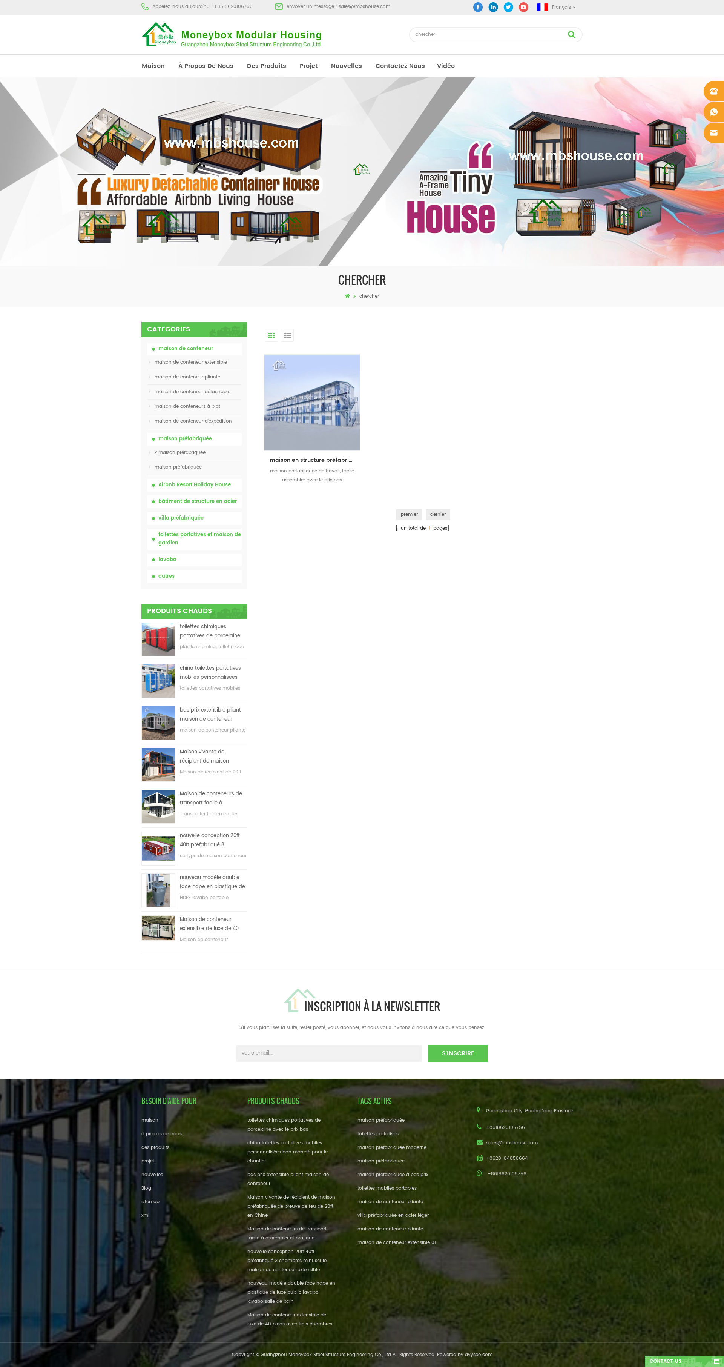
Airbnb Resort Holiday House (194, 485)
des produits (266, 66)
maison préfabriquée (185, 439)
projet (309, 66)
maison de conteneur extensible (191, 362)
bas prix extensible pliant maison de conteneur (210, 714)
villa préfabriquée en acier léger (393, 1215)
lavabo (167, 560)
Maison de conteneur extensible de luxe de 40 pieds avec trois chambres (213, 924)
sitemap (150, 1202)
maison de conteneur (185, 349)
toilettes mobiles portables (387, 1188)
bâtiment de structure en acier (197, 502)
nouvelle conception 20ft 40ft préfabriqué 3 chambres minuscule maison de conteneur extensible (210, 841)
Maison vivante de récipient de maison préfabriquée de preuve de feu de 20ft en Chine (213, 757)
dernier (438, 514)
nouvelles (346, 66)
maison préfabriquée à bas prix (392, 1174)
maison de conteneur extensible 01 (396, 1242)
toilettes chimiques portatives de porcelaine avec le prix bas (210, 632)
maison (153, 66)
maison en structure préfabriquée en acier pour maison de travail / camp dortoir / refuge (315, 460)
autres (166, 576)
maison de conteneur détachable (192, 391)
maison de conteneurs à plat (187, 406)
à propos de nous (205, 66)
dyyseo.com (478, 1354)
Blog (146, 1188)
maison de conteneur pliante (187, 377)
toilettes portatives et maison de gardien (199, 539)
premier (409, 514)
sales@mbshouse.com (364, 6)
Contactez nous (400, 66)
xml (145, 1215)
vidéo (446, 66)
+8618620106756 (233, 6)
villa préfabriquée (181, 518)
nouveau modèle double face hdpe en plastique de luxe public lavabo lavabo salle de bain (212, 883)
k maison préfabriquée (180, 452)
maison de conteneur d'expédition (193, 421)
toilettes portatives (378, 1134)
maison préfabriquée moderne (391, 1147)
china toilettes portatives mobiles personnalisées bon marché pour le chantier (210, 673)
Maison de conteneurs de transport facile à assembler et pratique (211, 799)
